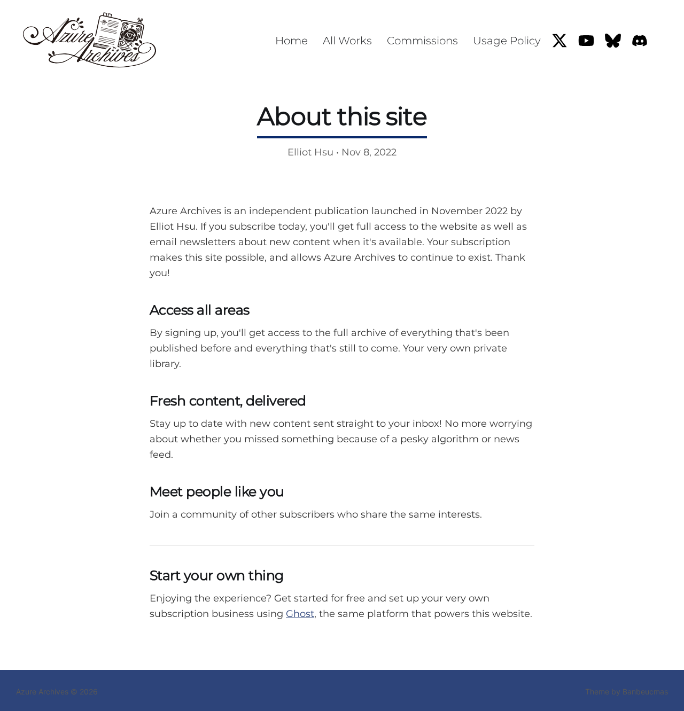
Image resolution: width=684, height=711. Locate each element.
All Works (347, 40)
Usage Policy (507, 40)
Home (291, 40)
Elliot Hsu (310, 152)
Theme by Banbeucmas (626, 691)
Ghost (300, 614)
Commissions (422, 40)
